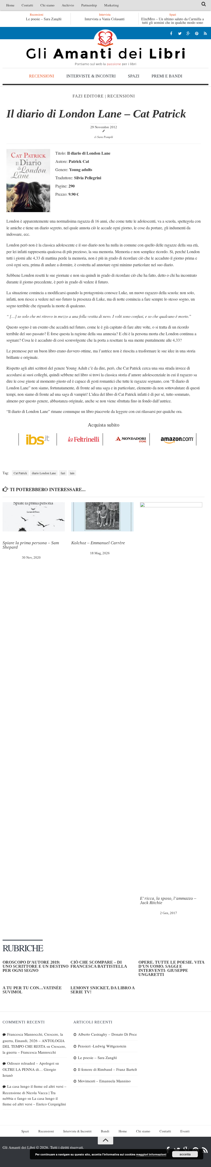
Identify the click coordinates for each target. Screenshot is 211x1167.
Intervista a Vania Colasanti (105, 18)
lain (72, 473)
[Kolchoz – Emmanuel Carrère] (102, 516)
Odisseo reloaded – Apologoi (30, 1063)
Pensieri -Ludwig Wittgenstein (102, 1046)
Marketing (111, 5)
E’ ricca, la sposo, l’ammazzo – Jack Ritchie (168, 900)
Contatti (27, 5)
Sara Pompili (105, 137)
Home (10, 5)
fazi (63, 473)
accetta (185, 1154)
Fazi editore (88, 96)
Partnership (89, 5)
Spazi (133, 76)
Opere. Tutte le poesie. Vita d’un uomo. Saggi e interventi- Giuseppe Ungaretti (171, 968)
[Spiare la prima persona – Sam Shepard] (34, 516)
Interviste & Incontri (91, 76)
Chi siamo (47, 5)
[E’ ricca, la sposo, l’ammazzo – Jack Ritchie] (171, 694)
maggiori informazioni (151, 1154)
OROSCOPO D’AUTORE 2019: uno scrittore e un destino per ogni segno (35, 966)
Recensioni (41, 76)
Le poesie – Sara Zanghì (29, 18)
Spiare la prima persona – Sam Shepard (31, 545)
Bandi (105, 1131)
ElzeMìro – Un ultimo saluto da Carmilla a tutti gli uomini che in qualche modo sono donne (172, 22)
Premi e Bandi (167, 76)
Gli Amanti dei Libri (105, 47)
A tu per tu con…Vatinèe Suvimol (32, 990)
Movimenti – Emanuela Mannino (104, 1080)
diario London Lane (44, 473)
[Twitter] (180, 33)
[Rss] (205, 33)
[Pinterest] (197, 33)
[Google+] (188, 33)
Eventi (185, 1131)
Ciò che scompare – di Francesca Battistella (99, 964)
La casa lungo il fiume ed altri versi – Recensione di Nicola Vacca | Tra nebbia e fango (34, 1092)
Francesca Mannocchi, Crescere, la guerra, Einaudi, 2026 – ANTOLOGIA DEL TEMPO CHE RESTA (34, 1040)
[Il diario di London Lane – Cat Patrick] (28, 210)
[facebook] (171, 33)
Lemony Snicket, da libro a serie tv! (103, 990)
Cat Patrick (20, 473)
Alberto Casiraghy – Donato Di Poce (107, 1034)
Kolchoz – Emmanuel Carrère (98, 542)
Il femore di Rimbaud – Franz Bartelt (107, 1069)
